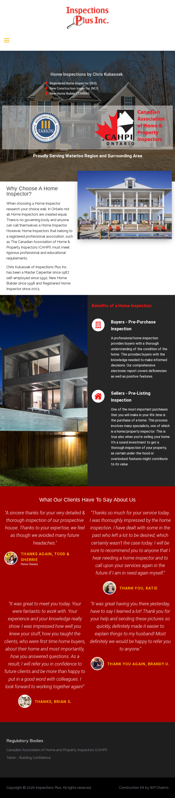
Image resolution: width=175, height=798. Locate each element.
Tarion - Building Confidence (28, 758)
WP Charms (159, 788)
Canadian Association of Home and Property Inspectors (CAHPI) (56, 750)
